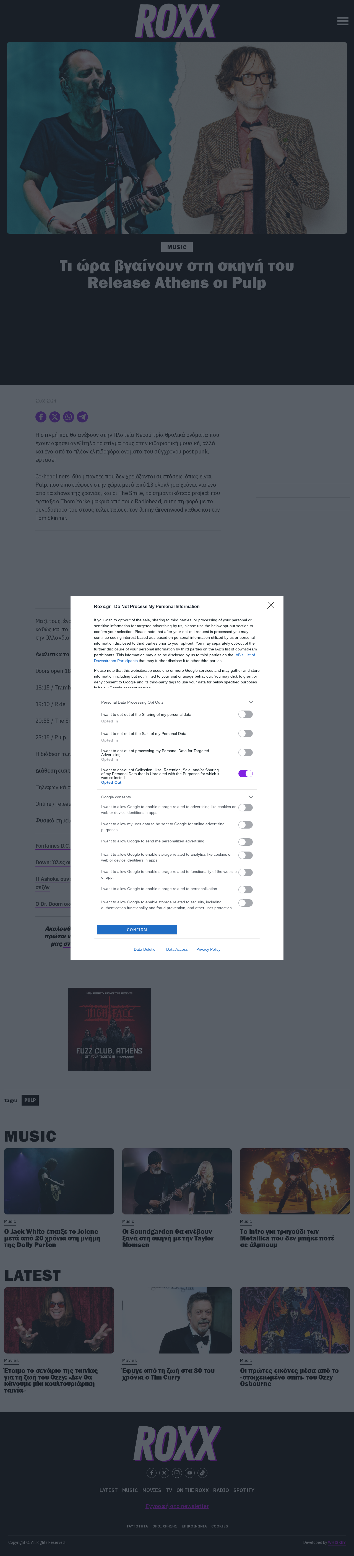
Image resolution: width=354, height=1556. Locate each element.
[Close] (272, 607)
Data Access (177, 949)
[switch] (245, 714)
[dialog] (177, 778)
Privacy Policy (208, 949)
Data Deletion (146, 949)
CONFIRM (137, 930)
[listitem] (177, 702)
